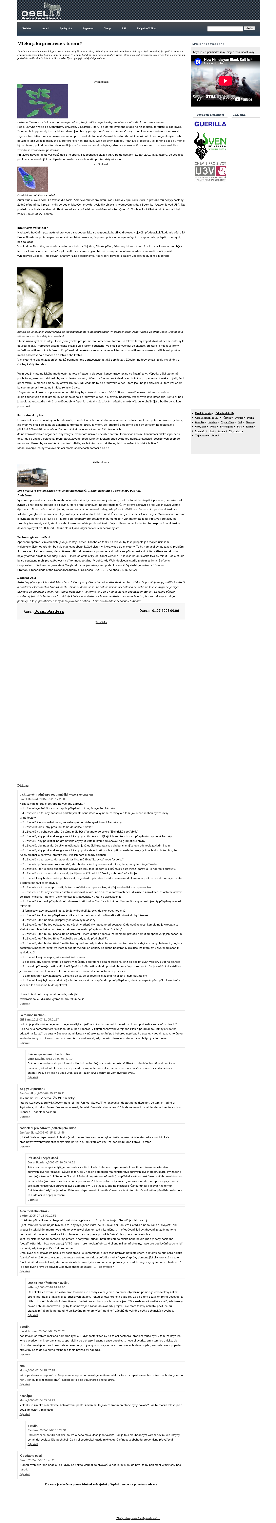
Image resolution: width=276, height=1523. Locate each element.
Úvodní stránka (203, 413)
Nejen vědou (227, 422)
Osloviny (250, 422)
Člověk (227, 417)
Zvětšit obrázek (101, 81)
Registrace (88, 28)
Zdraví (215, 435)
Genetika (199, 422)
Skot (211, 431)
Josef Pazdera (49, 611)
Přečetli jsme (226, 426)
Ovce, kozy (200, 426)
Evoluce (239, 417)
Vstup (107, 28)
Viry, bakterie (236, 431)
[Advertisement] (185, 10)
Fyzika (250, 417)
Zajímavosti (201, 435)
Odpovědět (25, 1003)
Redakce (26, 28)
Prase (213, 426)
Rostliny (250, 426)
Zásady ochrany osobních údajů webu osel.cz (138, 1518)
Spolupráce (66, 28)
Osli (240, 422)
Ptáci (239, 426)
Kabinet (213, 422)
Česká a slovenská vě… (207, 417)
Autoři (45, 28)
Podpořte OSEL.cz (146, 28)
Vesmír (221, 431)
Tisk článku (101, 622)
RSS (124, 28)
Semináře (200, 431)
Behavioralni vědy (225, 413)
